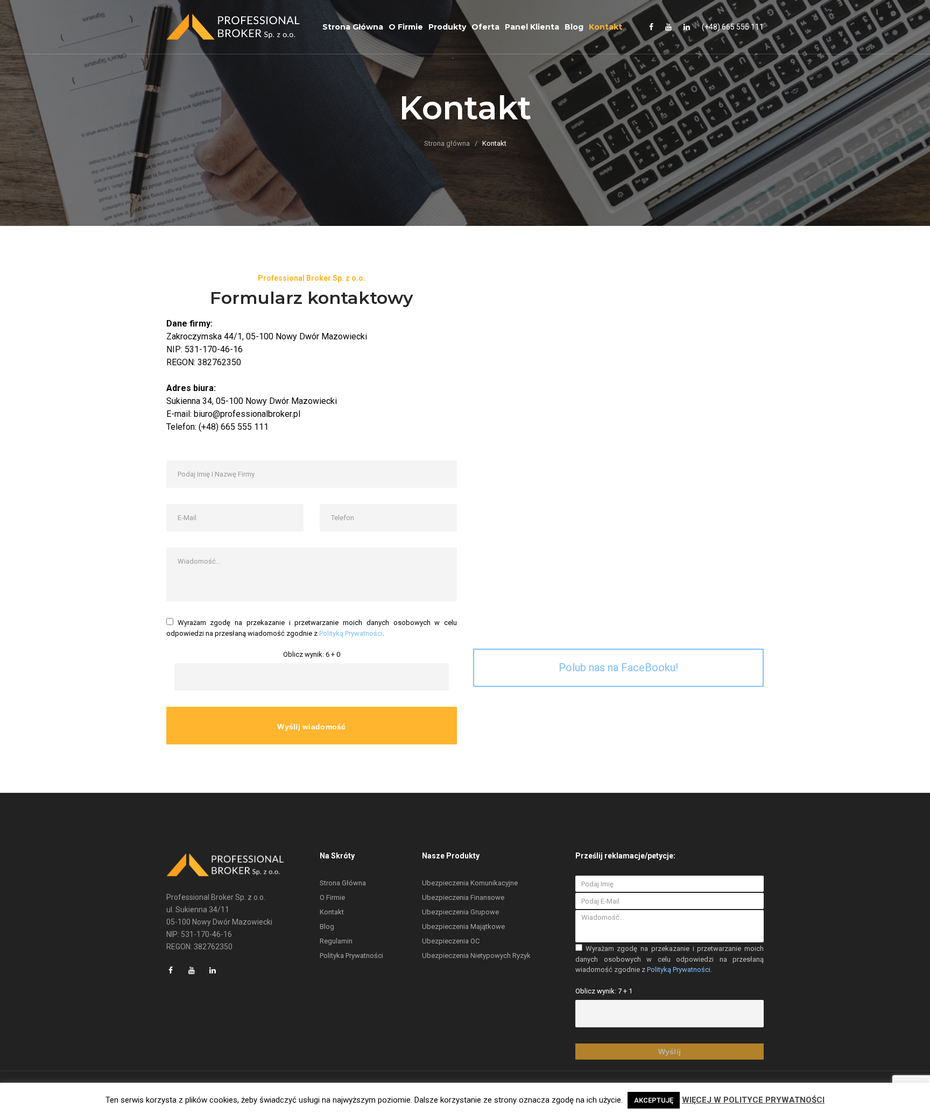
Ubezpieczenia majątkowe (463, 926)
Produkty (447, 27)
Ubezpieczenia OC (451, 941)
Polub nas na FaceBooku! (618, 667)
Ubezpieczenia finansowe (463, 897)
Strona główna (352, 27)
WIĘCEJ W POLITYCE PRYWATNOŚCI (753, 1100)
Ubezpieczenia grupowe (460, 912)
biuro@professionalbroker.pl (247, 414)
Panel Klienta (532, 27)
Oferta (485, 27)
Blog (574, 27)
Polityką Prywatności (351, 633)
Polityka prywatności (351, 955)
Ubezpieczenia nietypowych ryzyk (476, 955)
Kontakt (605, 27)
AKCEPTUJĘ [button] (653, 1100)
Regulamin (336, 941)
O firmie (406, 27)
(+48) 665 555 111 (733, 27)
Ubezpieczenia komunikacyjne (470, 883)
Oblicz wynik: (303, 654)
